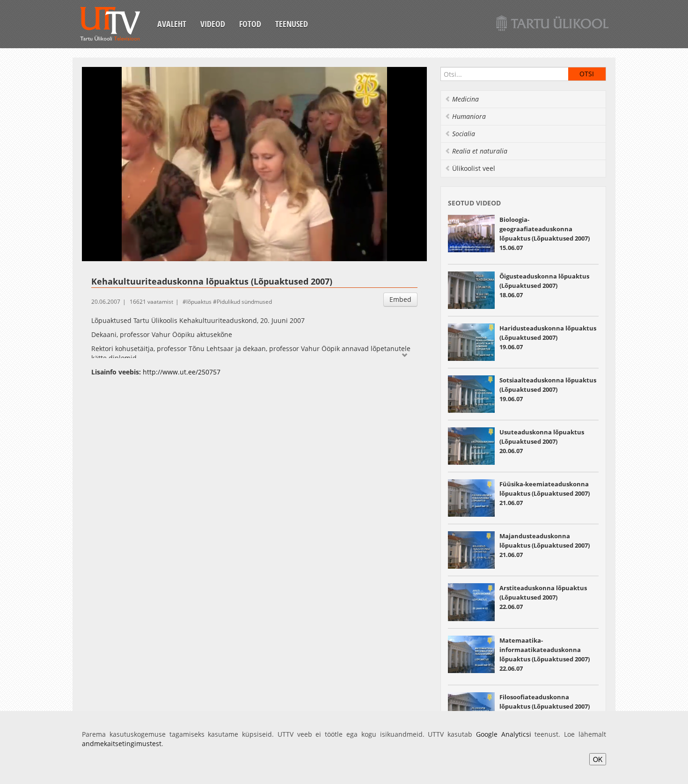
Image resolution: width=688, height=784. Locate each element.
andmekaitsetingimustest (121, 743)
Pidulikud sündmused (244, 302)
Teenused (291, 23)
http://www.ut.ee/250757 (181, 371)
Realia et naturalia (479, 151)
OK (597, 759)
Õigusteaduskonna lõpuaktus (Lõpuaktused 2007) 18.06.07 (544, 285)
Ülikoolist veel (473, 168)
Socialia (463, 133)
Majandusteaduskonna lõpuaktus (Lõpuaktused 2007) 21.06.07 (544, 545)
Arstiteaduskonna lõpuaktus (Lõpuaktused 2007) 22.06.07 (543, 597)
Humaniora (469, 116)
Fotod (250, 23)
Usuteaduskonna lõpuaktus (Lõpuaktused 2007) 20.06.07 (541, 441)
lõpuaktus (199, 302)
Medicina (465, 99)
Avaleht (171, 23)
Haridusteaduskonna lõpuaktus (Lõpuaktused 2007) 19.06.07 (547, 337)
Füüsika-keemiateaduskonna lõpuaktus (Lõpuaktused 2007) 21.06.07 (544, 493)
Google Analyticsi (503, 734)
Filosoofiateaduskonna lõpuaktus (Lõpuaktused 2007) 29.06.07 (544, 706)
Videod (212, 23)
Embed (400, 299)
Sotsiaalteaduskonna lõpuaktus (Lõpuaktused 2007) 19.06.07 (547, 389)
